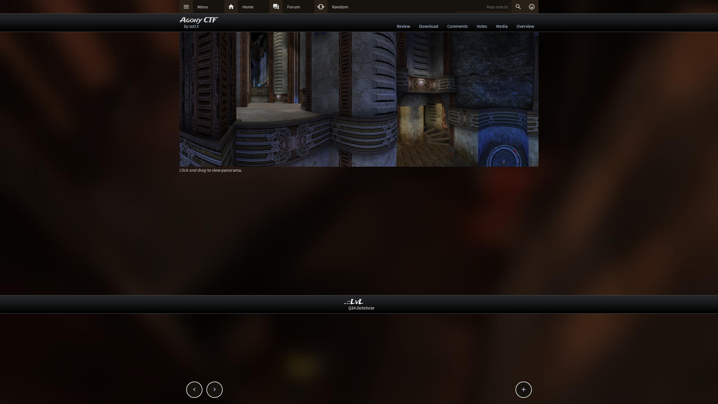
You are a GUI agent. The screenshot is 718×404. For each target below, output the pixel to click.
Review (403, 26)
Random (340, 7)
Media (502, 26)
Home (248, 7)
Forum (293, 7)
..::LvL (353, 302)
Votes (482, 26)
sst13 (194, 26)
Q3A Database (361, 308)
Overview (525, 26)
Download (428, 26)
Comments (457, 26)
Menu (202, 7)
